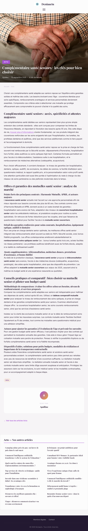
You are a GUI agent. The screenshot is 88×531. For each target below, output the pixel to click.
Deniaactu (48, 4)
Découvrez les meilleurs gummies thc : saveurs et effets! (20, 495)
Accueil (6, 86)
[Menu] (44, 9)
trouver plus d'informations (22, 132)
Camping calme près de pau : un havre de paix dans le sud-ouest (21, 449)
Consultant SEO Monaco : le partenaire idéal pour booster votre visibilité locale (65, 456)
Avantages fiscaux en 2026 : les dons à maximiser (62, 464)
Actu (6, 62)
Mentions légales (39, 520)
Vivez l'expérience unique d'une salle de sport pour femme (63, 472)
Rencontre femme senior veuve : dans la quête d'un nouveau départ (63, 495)
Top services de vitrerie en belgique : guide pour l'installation (22, 472)
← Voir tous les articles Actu (15, 421)
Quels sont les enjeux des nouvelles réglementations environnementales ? (20, 464)
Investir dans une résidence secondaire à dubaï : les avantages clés (21, 479)
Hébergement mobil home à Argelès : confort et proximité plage (62, 487)
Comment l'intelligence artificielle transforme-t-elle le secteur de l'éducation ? (22, 456)
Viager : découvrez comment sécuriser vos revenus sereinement (22, 502)
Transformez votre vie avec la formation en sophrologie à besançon (22, 487)
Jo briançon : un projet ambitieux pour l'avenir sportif (62, 449)
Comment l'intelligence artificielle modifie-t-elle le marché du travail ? (64, 479)
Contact (52, 520)
